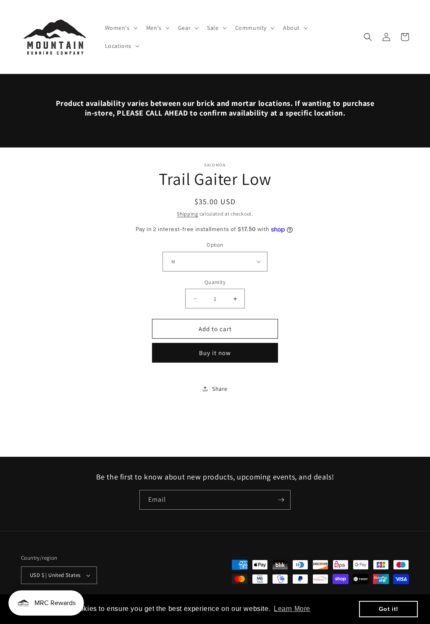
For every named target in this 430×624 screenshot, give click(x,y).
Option (215, 244)
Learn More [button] (292, 608)
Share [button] (220, 388)
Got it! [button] (389, 609)
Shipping (187, 214)
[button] (120, 28)
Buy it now (215, 353)
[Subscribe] (281, 500)
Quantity (215, 282)
